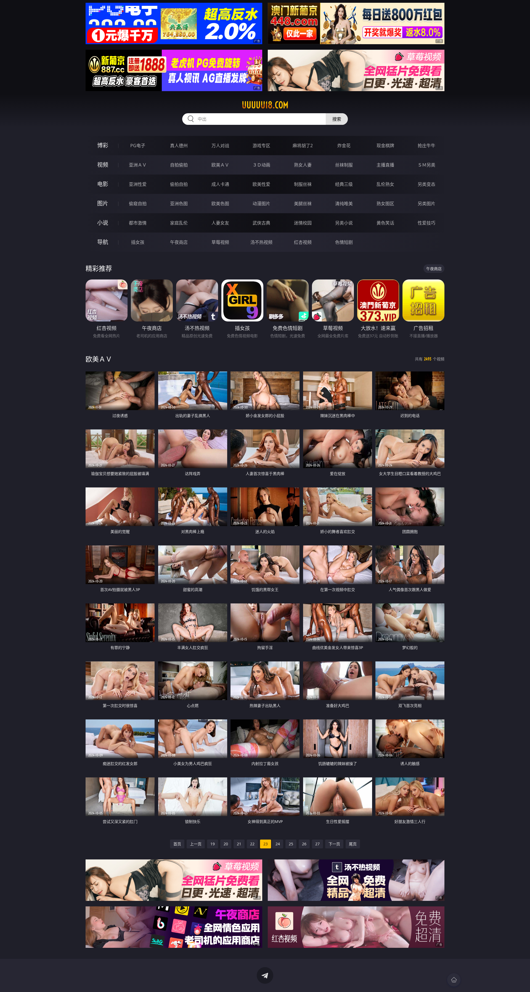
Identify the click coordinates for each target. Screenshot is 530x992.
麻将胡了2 (303, 146)
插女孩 (137, 242)
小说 (102, 222)
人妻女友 (220, 223)
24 (277, 843)
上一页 (196, 843)
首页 (177, 843)
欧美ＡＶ (220, 165)
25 (291, 843)
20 (226, 843)
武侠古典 (261, 223)
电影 (102, 184)
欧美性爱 (261, 184)
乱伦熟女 (385, 184)
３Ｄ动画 (261, 165)
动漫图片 (261, 203)
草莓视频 (220, 242)
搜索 (336, 119)
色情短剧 (344, 242)
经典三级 (344, 184)
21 (239, 843)
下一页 (334, 843)
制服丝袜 (303, 184)
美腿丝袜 (303, 203)
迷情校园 (303, 223)
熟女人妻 (303, 165)
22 (252, 843)
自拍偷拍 (179, 165)
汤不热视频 (261, 242)
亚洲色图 (179, 203)
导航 (102, 242)
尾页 (353, 843)
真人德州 (179, 146)
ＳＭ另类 (426, 165)
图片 (102, 203)
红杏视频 (303, 242)
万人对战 (220, 146)
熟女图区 (385, 203)
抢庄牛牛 (426, 146)
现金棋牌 (385, 146)
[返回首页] (453, 979)
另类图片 (426, 203)
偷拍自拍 (179, 184)
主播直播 (385, 165)
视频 (102, 164)
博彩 (102, 145)
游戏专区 (261, 146)
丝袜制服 (344, 165)
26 (304, 843)
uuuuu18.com (265, 104)
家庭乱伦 (179, 223)
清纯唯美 (344, 203)
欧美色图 (220, 203)
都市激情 (138, 223)
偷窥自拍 (138, 203)
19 (212, 843)
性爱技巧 (426, 223)
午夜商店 (179, 242)
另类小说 (344, 223)
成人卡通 (220, 184)
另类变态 (426, 184)
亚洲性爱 (138, 184)
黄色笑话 (385, 223)
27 (317, 843)
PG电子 (137, 146)
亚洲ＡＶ (138, 165)
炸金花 (344, 146)
